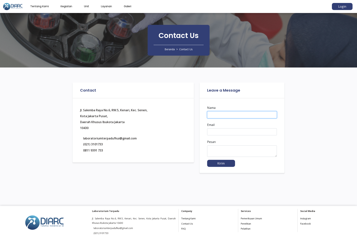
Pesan (211, 142)
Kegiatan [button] (66, 6)
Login (342, 6)
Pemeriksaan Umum (251, 218)
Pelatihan (245, 228)
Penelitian (246, 223)
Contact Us (187, 223)
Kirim (221, 163)
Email (211, 125)
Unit (86, 6)
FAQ (183, 228)
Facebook (305, 223)
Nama (211, 108)
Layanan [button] (106, 6)
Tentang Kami (188, 218)
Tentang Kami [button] (39, 6)
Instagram (305, 218)
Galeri (127, 6)
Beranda (170, 49)
